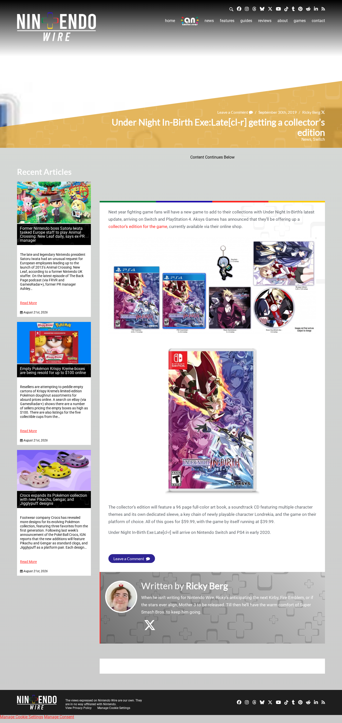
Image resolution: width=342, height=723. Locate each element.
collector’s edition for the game (137, 226)
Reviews (264, 20)
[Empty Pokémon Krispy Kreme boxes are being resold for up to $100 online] (54, 362)
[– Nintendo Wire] (56, 28)
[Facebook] (239, 8)
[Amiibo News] (190, 21)
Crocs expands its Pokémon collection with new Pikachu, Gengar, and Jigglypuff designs (53, 499)
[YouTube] (278, 8)
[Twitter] (270, 8)
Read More (28, 303)
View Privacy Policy (78, 708)
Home (170, 20)
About (282, 20)
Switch (319, 139)
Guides (246, 20)
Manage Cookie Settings (113, 708)
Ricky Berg (311, 112)
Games (300, 20)
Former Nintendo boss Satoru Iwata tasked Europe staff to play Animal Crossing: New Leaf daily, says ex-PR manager (52, 234)
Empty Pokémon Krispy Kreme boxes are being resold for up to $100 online (53, 370)
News (209, 20)
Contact (318, 20)
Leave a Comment (233, 112)
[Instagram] (247, 8)
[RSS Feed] (323, 8)
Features (227, 20)
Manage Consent (59, 716)
